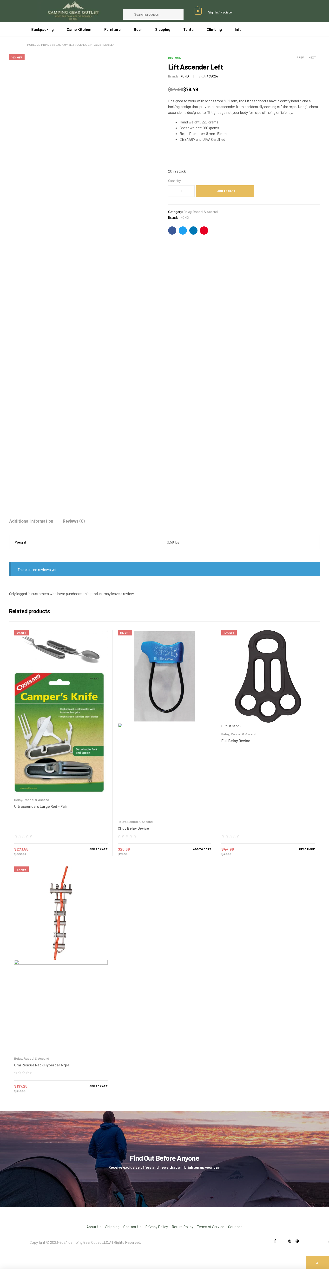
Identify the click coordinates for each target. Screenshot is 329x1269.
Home (31, 44)
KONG (184, 76)
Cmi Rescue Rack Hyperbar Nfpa (41, 1065)
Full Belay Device (235, 740)
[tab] (31, 521)
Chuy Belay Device (133, 828)
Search (177, 14)
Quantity (174, 181)
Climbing (43, 44)
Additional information (31, 521)
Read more (307, 849)
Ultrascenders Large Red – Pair (40, 806)
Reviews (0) (74, 521)
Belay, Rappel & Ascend (69, 44)
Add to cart (226, 190)
